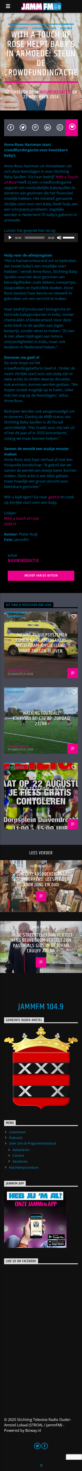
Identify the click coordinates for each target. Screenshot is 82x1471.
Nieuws (66, 28)
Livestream (17, 1132)
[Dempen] (59, 237)
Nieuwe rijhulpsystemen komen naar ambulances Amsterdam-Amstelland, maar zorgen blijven (41, 643)
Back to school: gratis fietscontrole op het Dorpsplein (42, 794)
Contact (18, 1155)
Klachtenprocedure (23, 1167)
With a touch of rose (21, 518)
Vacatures (20, 1161)
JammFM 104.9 (41, 1007)
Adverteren (21, 1150)
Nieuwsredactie (55, 92)
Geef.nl (10, 523)
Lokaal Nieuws (44, 28)
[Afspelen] (10, 237)
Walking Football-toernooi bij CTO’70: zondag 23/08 (41, 718)
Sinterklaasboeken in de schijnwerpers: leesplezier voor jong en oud (41, 879)
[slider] (69, 237)
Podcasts (16, 1137)
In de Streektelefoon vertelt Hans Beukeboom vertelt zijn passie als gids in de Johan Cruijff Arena (41, 943)
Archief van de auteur (41, 575)
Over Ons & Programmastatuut (32, 1143)
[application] (41, 237)
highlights (19, 28)
